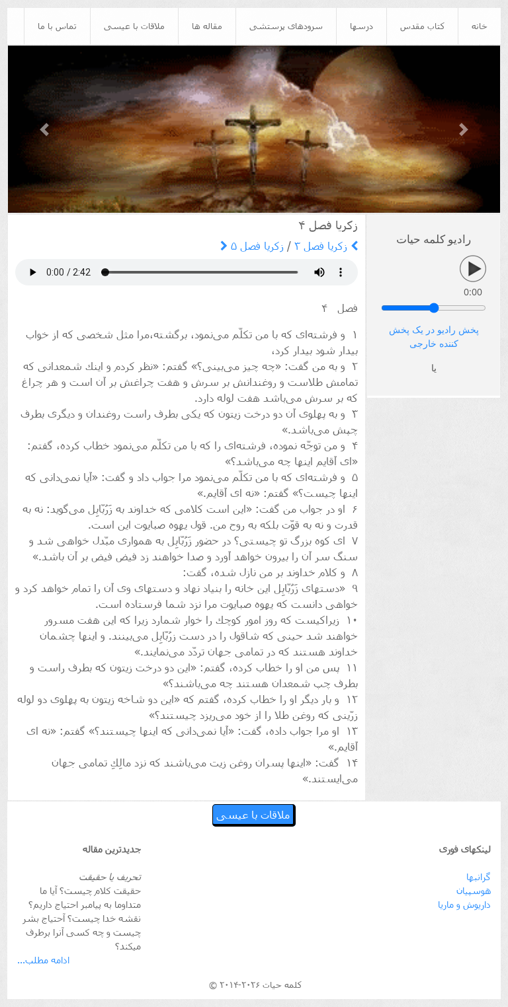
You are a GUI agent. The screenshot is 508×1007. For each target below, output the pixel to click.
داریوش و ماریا (464, 904)
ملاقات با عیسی (134, 25)
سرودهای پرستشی (286, 25)
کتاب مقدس (422, 25)
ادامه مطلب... (43, 959)
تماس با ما (57, 25)
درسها (361, 25)
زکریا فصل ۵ (256, 245)
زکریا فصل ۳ (322, 245)
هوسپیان (473, 890)
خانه (479, 25)
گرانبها (478, 876)
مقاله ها (207, 25)
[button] (45, 129)
